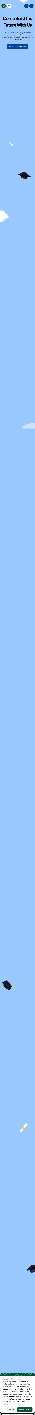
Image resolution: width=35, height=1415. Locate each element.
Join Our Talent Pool (18, 47)
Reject (11, 1410)
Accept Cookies (24, 1410)
